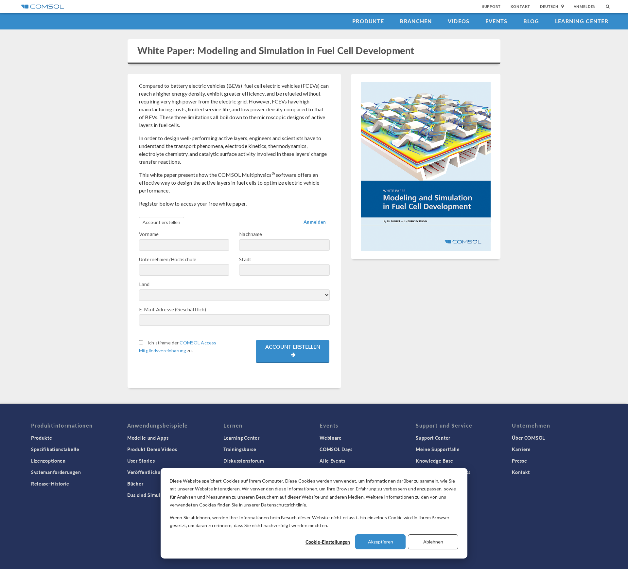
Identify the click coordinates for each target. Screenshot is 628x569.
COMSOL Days (336, 449)
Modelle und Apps (147, 437)
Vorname (149, 234)
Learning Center (581, 21)
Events (496, 21)
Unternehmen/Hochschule (167, 259)
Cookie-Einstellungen (327, 542)
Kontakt (521, 6)
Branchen (416, 21)
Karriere (521, 449)
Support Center (433, 437)
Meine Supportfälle (438, 449)
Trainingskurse (239, 449)
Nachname (250, 234)
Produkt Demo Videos (152, 449)
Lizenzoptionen (48, 460)
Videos (459, 21)
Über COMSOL (528, 437)
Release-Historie (50, 483)
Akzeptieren (380, 541)
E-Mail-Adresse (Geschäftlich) (172, 309)
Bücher (135, 483)
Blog (531, 21)
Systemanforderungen (56, 472)
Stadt (245, 259)
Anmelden (585, 6)
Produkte (368, 21)
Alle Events (332, 460)
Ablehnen (433, 541)
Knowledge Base (434, 460)
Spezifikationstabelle (55, 449)
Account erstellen (162, 222)
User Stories (141, 460)
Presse (519, 460)
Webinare (331, 437)
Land (144, 284)
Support (491, 6)
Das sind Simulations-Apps (157, 495)
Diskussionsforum (243, 460)
